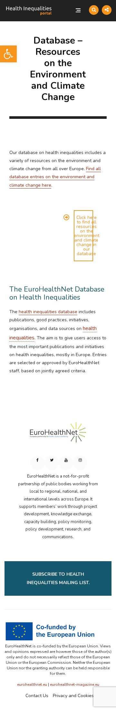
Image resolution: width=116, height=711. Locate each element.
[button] (8, 54)
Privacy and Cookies (73, 696)
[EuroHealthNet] (58, 435)
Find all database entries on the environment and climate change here (55, 177)
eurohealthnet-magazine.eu (74, 684)
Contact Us (36, 696)
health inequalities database (48, 312)
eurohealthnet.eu (32, 684)
